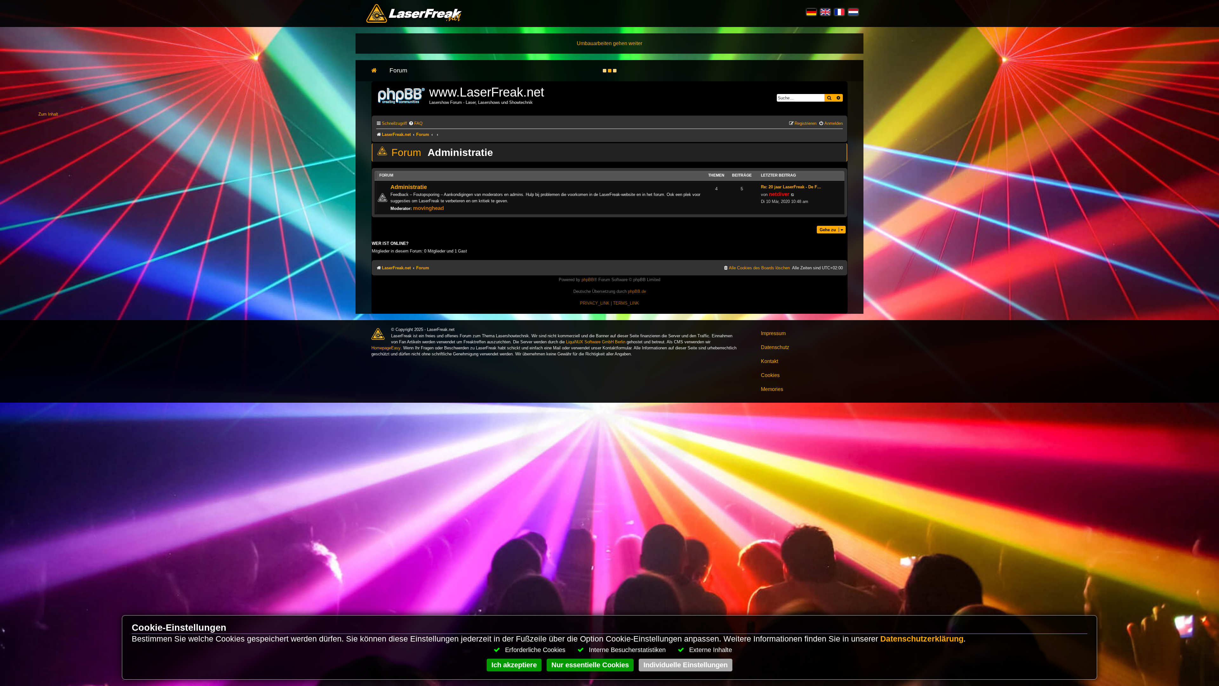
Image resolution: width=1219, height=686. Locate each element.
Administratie (460, 152)
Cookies (770, 375)
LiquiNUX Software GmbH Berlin (595, 342)
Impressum (773, 333)
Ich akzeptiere (514, 665)
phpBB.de (637, 291)
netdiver (779, 194)
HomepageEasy (386, 348)
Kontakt (769, 361)
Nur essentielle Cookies (590, 665)
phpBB (588, 279)
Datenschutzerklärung (921, 639)
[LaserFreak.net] (402, 95)
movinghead (428, 208)
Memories (772, 389)
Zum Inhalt (48, 114)
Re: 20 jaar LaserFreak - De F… (791, 187)
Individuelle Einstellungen (685, 665)
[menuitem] (416, 123)
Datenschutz (775, 347)
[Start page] (377, 70)
